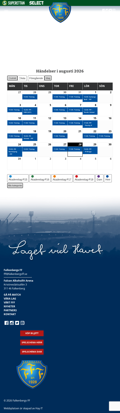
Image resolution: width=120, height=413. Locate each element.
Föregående (36, 78)
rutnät (12, 79)
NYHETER (9, 306)
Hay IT (39, 408)
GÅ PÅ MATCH (12, 294)
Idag (48, 78)
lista (23, 79)
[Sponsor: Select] (36, 4)
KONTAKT (10, 314)
